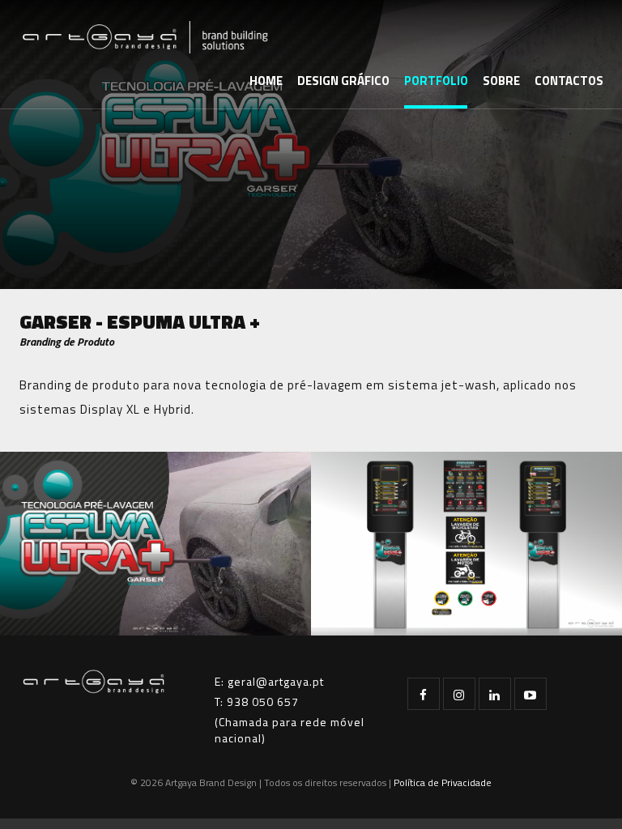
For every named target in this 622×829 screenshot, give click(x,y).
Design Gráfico (343, 80)
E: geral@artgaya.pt (269, 681)
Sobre (501, 80)
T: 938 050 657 (257, 701)
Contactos (569, 80)
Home (266, 80)
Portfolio (436, 80)
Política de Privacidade (443, 782)
